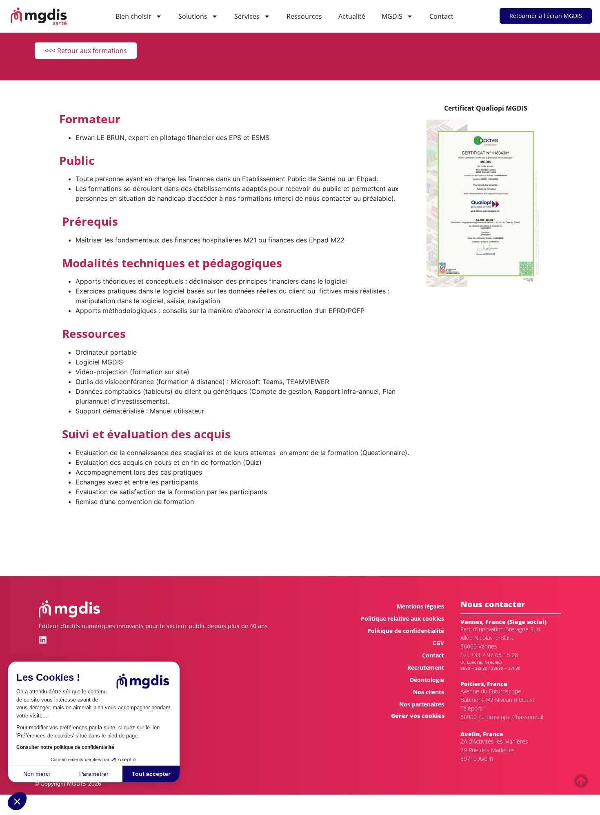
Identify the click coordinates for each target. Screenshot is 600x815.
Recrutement (425, 667)
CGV (438, 643)
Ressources (304, 16)
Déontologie (427, 680)
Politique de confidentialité (405, 631)
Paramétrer (94, 774)
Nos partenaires (421, 704)
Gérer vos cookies (417, 716)
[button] (17, 801)
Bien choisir (133, 16)
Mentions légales (420, 606)
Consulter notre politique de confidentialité (65, 747)
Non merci (36, 774)
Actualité (351, 16)
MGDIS (392, 16)
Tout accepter (151, 774)
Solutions (192, 16)
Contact (441, 16)
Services (247, 16)
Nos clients (428, 692)
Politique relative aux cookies (402, 618)
